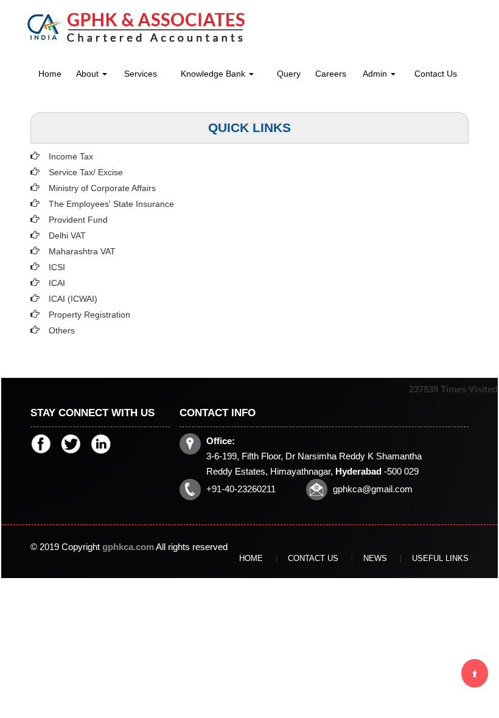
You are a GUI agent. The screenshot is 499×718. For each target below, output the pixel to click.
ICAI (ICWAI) (73, 299)
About (88, 73)
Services (140, 73)
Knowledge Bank (214, 73)
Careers (330, 73)
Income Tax (71, 156)
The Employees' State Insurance (111, 204)
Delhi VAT (67, 235)
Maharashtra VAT (82, 251)
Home (49, 73)
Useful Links (440, 558)
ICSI (57, 267)
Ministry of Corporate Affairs (102, 188)
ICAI (57, 283)
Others (62, 330)
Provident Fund (78, 220)
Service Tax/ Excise (86, 172)
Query (289, 73)
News (375, 558)
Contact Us (435, 73)
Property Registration (89, 314)
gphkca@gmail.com (373, 489)
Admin (376, 73)
